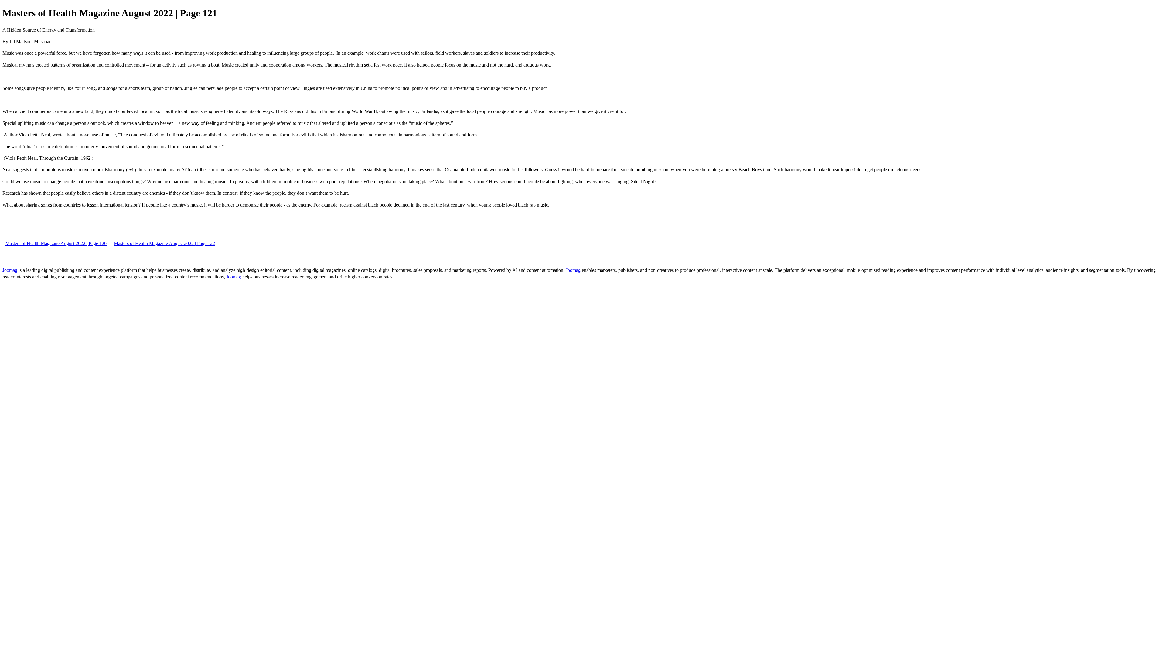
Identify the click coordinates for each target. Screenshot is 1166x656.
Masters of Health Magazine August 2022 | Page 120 (56, 243)
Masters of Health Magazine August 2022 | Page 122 (164, 243)
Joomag (10, 270)
